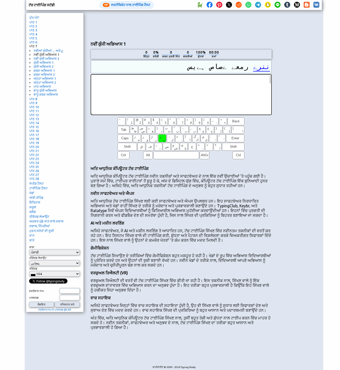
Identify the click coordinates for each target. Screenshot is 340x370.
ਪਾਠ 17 (34, 135)
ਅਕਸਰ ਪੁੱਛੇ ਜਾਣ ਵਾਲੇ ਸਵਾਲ (46, 221)
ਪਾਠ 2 (33, 26)
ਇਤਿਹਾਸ (34, 202)
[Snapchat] (268, 5)
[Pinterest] (219, 5)
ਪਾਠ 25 (34, 166)
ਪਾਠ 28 (34, 178)
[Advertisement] (181, 25)
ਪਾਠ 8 (33, 99)
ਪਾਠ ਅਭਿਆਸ (42, 86)
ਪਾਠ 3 (33, 30)
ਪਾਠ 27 (34, 174)
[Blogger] (307, 5)
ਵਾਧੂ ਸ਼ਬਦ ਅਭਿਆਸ (46, 94)
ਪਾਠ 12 (34, 115)
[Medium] (297, 5)
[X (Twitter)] (229, 5)
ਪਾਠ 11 (34, 111)
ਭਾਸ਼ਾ (31, 247)
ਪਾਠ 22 (34, 154)
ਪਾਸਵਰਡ (34, 297)
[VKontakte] (316, 5)
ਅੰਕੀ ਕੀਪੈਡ (36, 197)
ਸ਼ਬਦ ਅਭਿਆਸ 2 (44, 74)
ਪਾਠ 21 (34, 150)
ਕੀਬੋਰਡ (33, 268)
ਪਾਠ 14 (34, 123)
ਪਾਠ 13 (34, 119)
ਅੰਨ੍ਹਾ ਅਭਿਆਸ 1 (45, 78)
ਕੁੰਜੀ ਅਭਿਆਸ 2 (44, 66)
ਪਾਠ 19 (34, 143)
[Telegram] (258, 5)
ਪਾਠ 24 (34, 162)
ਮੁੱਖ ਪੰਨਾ (34, 17)
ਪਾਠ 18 (34, 139)
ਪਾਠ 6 (33, 42)
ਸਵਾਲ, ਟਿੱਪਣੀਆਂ (39, 226)
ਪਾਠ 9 (33, 103)
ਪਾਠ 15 (34, 127)
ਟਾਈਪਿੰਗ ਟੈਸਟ (38, 188)
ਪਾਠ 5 (33, 38)
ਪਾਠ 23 (34, 158)
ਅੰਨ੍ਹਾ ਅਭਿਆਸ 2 (45, 82)
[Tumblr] (287, 5)
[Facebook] (210, 5)
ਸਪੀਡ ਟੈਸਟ (36, 183)
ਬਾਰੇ (31, 240)
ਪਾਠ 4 (33, 34)
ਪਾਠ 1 (33, 22)
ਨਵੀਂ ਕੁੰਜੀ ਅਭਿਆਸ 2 (46, 58)
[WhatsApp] (248, 5)
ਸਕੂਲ (32, 207)
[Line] (278, 5)
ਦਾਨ (32, 235)
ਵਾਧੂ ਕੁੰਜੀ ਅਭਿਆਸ (45, 90)
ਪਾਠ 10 (34, 107)
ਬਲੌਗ (32, 212)
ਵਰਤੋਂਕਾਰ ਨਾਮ (36, 291)
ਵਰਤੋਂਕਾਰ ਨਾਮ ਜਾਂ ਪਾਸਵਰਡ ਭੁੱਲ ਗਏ (54, 309)
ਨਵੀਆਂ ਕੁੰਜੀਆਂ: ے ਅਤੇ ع (48, 50)
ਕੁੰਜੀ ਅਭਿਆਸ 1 (44, 62)
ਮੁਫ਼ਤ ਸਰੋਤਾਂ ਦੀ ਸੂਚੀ (41, 230)
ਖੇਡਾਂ (31, 193)
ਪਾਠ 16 (34, 131)
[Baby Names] (200, 5)
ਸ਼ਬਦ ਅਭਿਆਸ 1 (44, 70)
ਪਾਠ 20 (34, 146)
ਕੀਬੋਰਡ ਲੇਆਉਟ (39, 216)
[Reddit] (239, 5)
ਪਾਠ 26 (34, 170)
